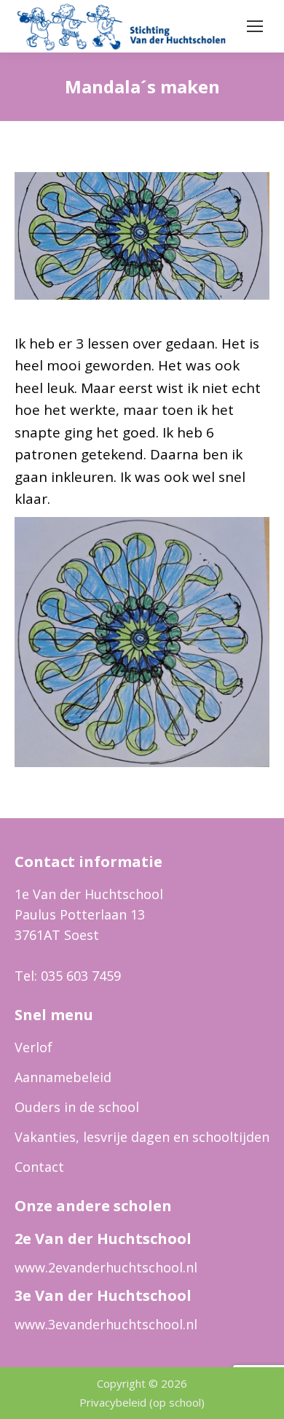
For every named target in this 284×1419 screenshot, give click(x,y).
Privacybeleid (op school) (142, 1402)
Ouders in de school (77, 1107)
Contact (39, 1166)
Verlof (33, 1047)
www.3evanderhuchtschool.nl (106, 1324)
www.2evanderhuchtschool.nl (106, 1267)
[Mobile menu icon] (254, 26)
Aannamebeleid (63, 1077)
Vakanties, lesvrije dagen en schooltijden (142, 1137)
